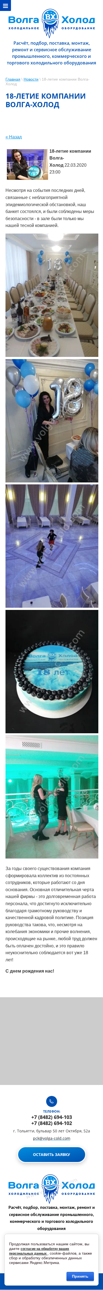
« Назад (13, 137)
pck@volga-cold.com (51, 1138)
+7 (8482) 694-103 (51, 1117)
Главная (12, 79)
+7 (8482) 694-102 (51, 1123)
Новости (31, 79)
